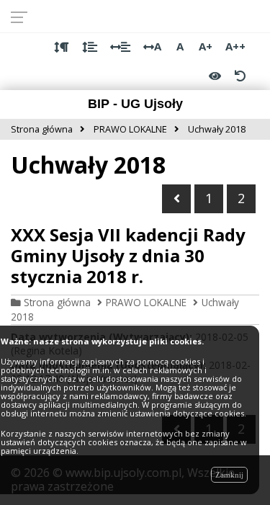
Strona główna (57, 302)
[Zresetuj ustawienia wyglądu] (240, 75)
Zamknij (229, 474)
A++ (235, 46)
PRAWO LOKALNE (146, 302)
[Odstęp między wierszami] (89, 46)
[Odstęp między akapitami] (61, 46)
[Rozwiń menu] (23, 16)
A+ (205, 46)
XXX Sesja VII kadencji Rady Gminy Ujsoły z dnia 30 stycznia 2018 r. (128, 255)
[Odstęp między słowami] (120, 46)
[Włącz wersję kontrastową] (215, 75)
